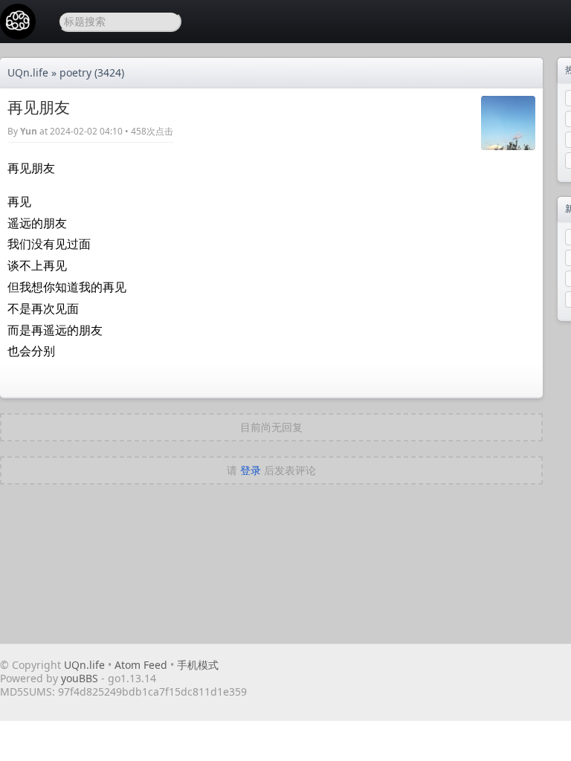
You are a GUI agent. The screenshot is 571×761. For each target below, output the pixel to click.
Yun (28, 131)
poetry (75, 72)
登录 (250, 470)
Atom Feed (140, 665)
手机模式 (198, 665)
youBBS (81, 678)
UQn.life (27, 72)
